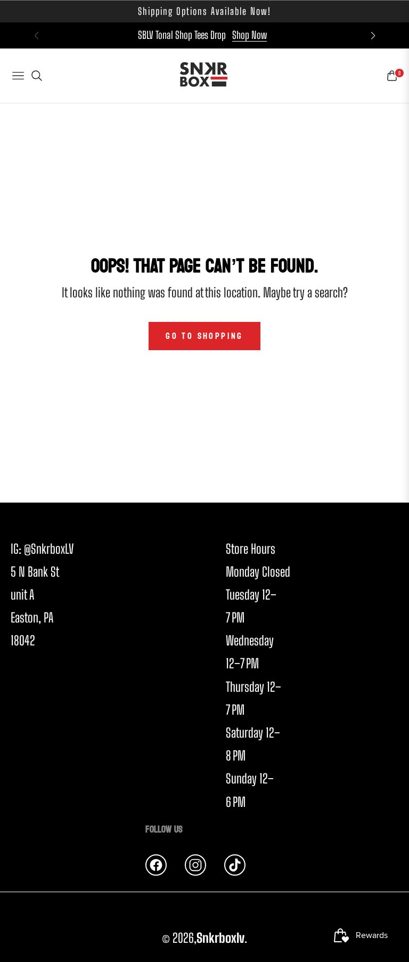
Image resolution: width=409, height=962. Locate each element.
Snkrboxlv (220, 937)
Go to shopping (204, 336)
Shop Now (249, 35)
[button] (373, 35)
